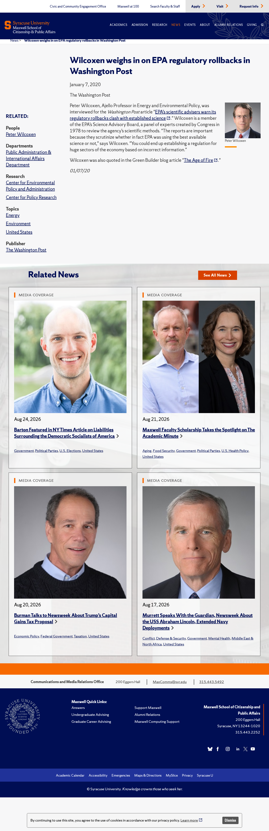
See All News (215, 275)
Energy (13, 215)
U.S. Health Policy (235, 450)
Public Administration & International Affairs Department (28, 158)
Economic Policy (26, 636)
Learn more (189, 820)
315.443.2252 (247, 732)
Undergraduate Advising (90, 714)
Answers (78, 707)
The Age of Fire (198, 160)
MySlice (172, 775)
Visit (220, 6)
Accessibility (98, 775)
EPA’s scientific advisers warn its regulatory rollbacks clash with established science (143, 115)
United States (19, 232)
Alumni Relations (228, 25)
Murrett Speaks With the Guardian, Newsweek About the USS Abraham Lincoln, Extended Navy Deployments (197, 621)
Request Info (249, 6)
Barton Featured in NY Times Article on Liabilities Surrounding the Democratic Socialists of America (64, 433)
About (205, 25)
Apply (196, 6)
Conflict (148, 638)
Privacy (187, 775)
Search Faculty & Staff (165, 6)
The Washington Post (26, 250)
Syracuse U (205, 775)
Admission (140, 25)
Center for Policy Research (31, 197)
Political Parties (46, 450)
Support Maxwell (147, 707)
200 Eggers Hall (248, 719)
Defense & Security (171, 638)
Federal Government (57, 636)
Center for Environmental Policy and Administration (30, 186)
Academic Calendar (70, 775)
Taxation (80, 636)
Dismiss (230, 820)
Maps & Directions (148, 775)
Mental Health (219, 638)
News (175, 25)
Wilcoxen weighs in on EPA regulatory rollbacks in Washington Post (74, 40)
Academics (118, 25)
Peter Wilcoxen (21, 134)
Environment (18, 224)
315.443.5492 (211, 681)
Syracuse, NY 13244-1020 (238, 725)
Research (159, 25)
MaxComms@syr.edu (170, 681)
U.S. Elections (70, 450)
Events (190, 25)
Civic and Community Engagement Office (78, 6)
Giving (252, 25)
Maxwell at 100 (128, 6)
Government (24, 450)
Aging (147, 450)
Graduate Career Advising (91, 721)
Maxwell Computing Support (156, 721)
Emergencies (121, 775)
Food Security (164, 450)
